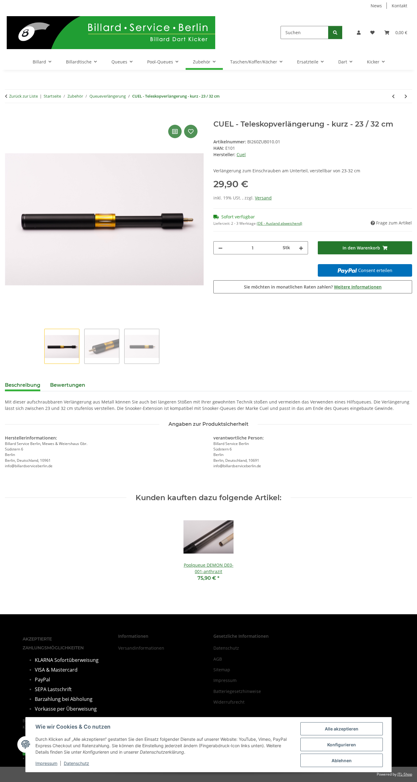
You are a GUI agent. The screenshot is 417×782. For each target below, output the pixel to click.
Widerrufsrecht (229, 702)
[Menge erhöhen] (301, 248)
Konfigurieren (341, 744)
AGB (217, 659)
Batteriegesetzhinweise (237, 691)
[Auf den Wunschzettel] (191, 131)
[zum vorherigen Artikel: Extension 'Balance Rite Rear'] (393, 96)
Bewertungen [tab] (67, 385)
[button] (358, 32)
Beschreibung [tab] (22, 385)
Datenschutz (76, 763)
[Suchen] (335, 32)
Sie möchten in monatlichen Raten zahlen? (313, 287)
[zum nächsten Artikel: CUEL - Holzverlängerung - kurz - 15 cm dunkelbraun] (406, 96)
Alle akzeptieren (341, 728)
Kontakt (399, 6)
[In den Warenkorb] (10, 116)
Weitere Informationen (358, 287)
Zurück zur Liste (23, 96)
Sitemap (221, 670)
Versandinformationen (141, 648)
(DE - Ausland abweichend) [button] (279, 223)
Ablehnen (342, 760)
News (376, 6)
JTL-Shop (404, 774)
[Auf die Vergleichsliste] (175, 131)
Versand (263, 198)
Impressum (46, 763)
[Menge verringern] (220, 248)
